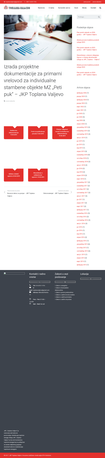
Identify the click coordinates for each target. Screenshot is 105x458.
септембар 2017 (82, 193)
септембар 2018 (82, 162)
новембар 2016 (82, 213)
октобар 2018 (81, 158)
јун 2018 (79, 168)
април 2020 (81, 124)
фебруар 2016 (82, 241)
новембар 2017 (82, 186)
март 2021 (80, 110)
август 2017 (81, 196)
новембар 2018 (82, 155)
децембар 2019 (82, 127)
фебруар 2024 (82, 100)
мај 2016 (80, 234)
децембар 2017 (82, 182)
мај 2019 (80, 148)
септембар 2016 (82, 220)
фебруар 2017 (82, 210)
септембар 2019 (82, 134)
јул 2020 (79, 113)
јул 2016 (79, 227)
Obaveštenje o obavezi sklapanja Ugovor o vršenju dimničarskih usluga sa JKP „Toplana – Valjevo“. (88, 57)
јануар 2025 (81, 96)
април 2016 (81, 237)
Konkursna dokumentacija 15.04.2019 (14, 133)
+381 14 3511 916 (31, 2)
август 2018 (81, 165)
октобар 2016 (81, 217)
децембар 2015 (82, 244)
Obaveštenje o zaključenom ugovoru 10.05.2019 (38, 175)
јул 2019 (79, 141)
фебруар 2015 (82, 265)
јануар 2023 (81, 103)
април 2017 (81, 203)
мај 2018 (80, 172)
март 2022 (80, 107)
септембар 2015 (82, 251)
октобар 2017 (81, 189)
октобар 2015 (81, 248)
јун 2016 (79, 230)
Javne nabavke (10, 101)
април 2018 (81, 175)
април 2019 (81, 151)
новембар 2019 (82, 131)
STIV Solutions (46, 455)
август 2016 (81, 223)
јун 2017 (79, 199)
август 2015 (81, 254)
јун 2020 (79, 117)
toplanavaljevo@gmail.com (14, 2)
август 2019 (81, 138)
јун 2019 (79, 144)
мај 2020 (80, 120)
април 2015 (81, 258)
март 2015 (80, 261)
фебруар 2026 (82, 93)
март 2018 (80, 179)
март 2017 (80, 206)
